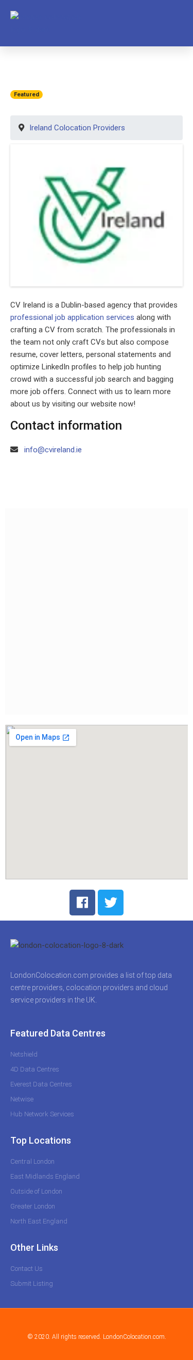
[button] (175, 23)
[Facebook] (82, 902)
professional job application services (72, 317)
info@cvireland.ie (53, 449)
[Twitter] (111, 902)
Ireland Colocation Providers (77, 127)
